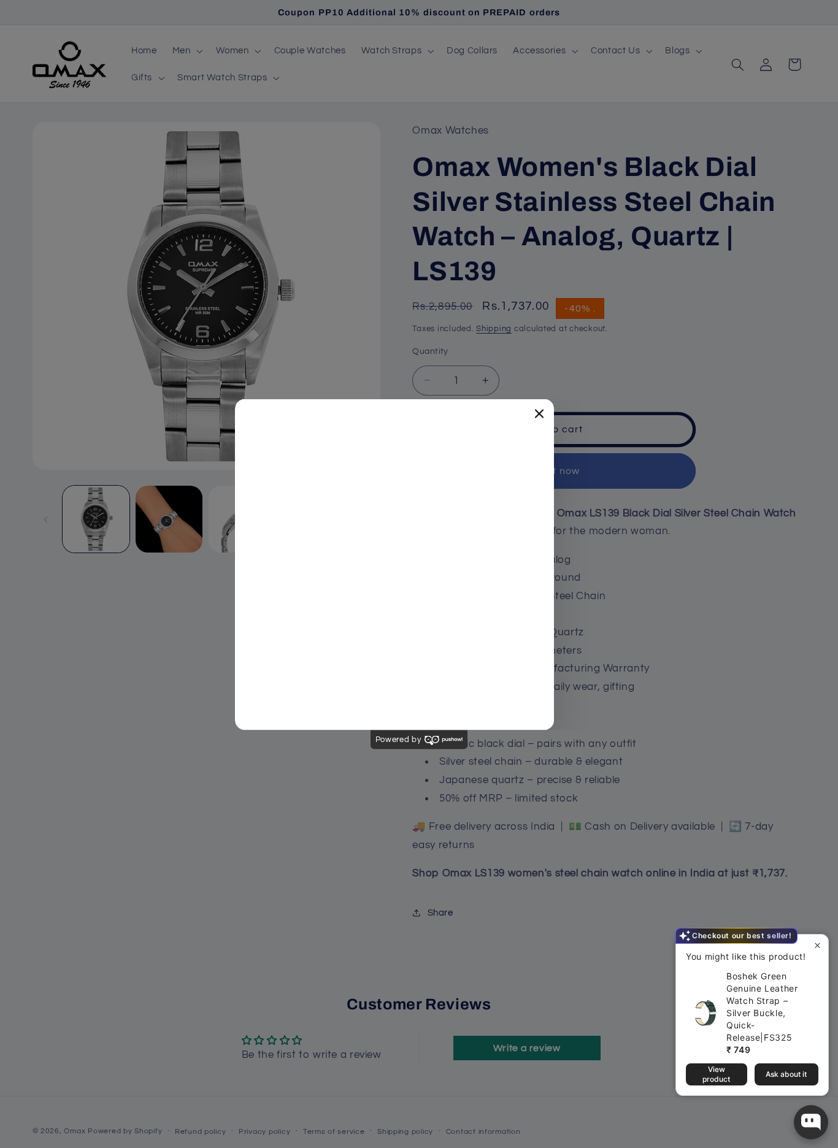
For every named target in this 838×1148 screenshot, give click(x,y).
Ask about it (786, 1074)
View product (716, 1074)
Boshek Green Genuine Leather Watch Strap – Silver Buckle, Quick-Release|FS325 (769, 1011)
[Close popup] (817, 954)
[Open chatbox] (811, 1122)
